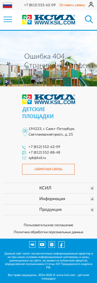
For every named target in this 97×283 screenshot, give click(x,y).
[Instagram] (51, 244)
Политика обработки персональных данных (48, 232)
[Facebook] (61, 244)
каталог (71, 84)
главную (84, 77)
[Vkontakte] (32, 244)
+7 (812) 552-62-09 (40, 5)
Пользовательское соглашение (48, 225)
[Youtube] (42, 244)
